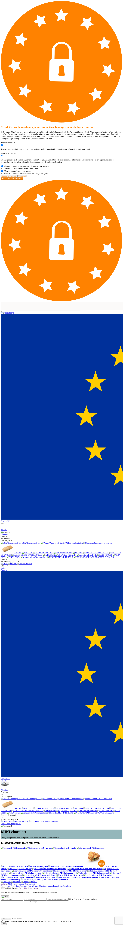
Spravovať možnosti (9, 176)
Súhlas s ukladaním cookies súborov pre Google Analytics (26, 174)
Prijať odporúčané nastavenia (12, 178)
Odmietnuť (22, 176)
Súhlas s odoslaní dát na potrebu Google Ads (21, 169)
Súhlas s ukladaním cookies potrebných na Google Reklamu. (27, 166)
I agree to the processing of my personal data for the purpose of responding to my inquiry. (37, 921)
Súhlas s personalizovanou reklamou (17, 171)
